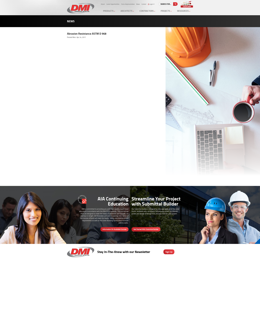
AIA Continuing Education (127, 277)
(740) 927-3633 (72, 274)
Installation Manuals (144, 277)
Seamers (141, 279)
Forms (179, 279)
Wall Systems (103, 271)
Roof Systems (103, 269)
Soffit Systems (104, 279)
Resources (183, 10)
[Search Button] (175, 4)
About (103, 4)
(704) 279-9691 (72, 300)
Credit (140, 274)
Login (147, 325)
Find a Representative (128, 4)
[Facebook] (136, 312)
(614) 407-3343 (72, 285)
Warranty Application (145, 285)
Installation (180, 285)
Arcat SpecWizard (124, 271)
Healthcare (161, 271)
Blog (178, 269)
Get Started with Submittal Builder (146, 229)
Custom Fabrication (105, 282)
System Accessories (105, 287)
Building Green (123, 285)
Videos (159, 269)
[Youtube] (152, 312)
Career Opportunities (112, 4)
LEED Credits (123, 287)
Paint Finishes (181, 277)
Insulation (102, 285)
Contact (143, 4)
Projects (166, 10)
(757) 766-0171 (72, 315)
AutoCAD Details (124, 279)
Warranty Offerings (125, 282)
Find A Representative (125, 325)
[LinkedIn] (147, 312)
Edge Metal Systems (106, 274)
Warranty (180, 290)
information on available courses (114, 229)
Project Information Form (146, 271)
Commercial (161, 279)
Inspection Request (144, 282)
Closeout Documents (145, 287)
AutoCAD (180, 271)
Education (160, 277)
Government (161, 274)
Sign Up (168, 251)
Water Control (103, 277)
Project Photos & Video (126, 290)
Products (108, 10)
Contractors (146, 10)
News (138, 4)
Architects (127, 10)
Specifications (123, 274)
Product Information (125, 269)
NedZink (102, 290)
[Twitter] (141, 312)
